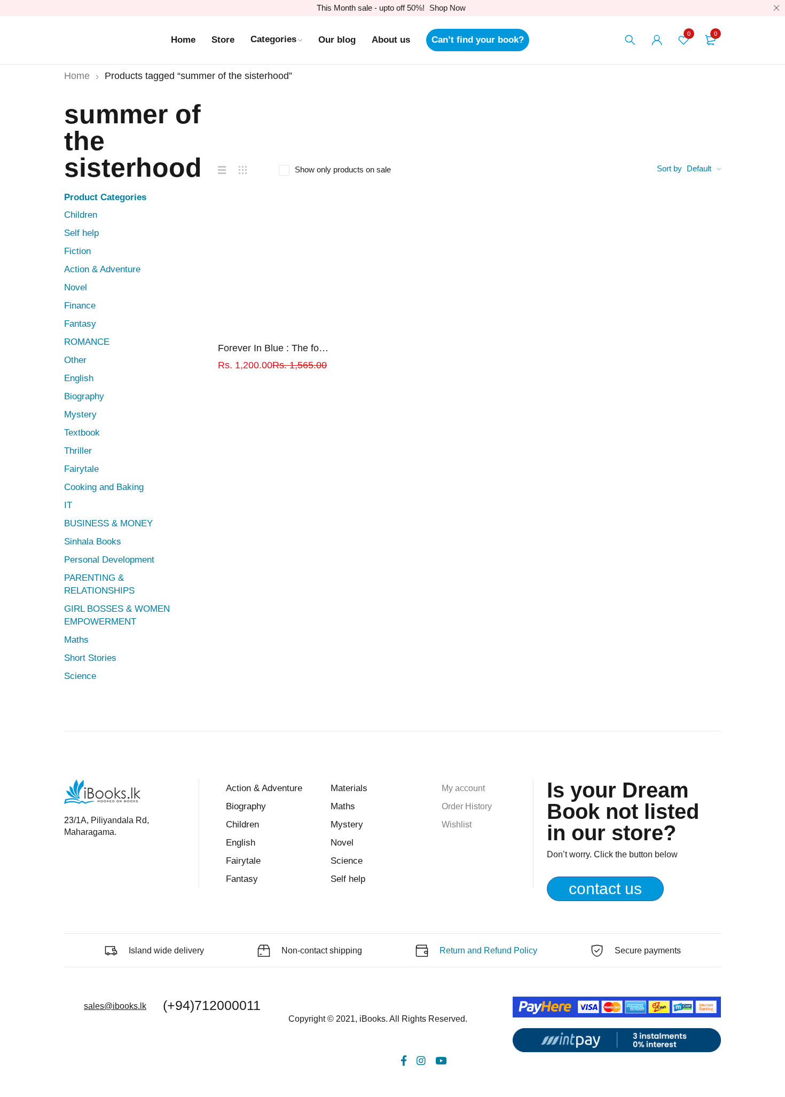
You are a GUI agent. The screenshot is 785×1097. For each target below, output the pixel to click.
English (78, 378)
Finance (80, 306)
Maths (76, 640)
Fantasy (80, 324)
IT (68, 505)
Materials (349, 788)
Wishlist (457, 824)
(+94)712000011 (212, 1005)
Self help (81, 233)
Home (77, 75)
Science (80, 676)
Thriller (78, 451)
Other (75, 360)
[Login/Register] (657, 40)
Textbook (82, 433)
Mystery (80, 414)
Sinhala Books (92, 541)
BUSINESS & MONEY (108, 523)
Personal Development (109, 560)
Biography (84, 396)
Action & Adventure (102, 269)
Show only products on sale (343, 169)
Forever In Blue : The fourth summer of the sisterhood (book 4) (275, 348)
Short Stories (90, 658)
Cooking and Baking (104, 487)
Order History (467, 806)
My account (463, 788)
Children (80, 215)
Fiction (77, 251)
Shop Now (447, 7)
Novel (75, 287)
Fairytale (81, 469)
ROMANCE (86, 342)
